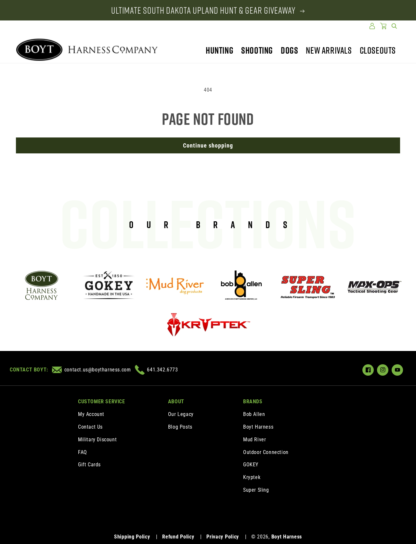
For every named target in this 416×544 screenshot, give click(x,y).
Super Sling (256, 490)
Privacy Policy (222, 537)
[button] (394, 26)
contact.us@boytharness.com (97, 370)
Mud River (254, 439)
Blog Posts (180, 427)
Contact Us (90, 427)
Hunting (219, 50)
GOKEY (250, 464)
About (176, 401)
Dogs (289, 50)
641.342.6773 (162, 370)
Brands (253, 401)
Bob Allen (254, 414)
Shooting (257, 50)
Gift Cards (89, 464)
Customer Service (101, 401)
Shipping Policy (132, 537)
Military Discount (97, 439)
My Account (91, 414)
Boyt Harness (258, 427)
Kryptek (251, 477)
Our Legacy (181, 414)
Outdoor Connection (266, 452)
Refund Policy (178, 537)
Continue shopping (208, 145)
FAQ (82, 452)
